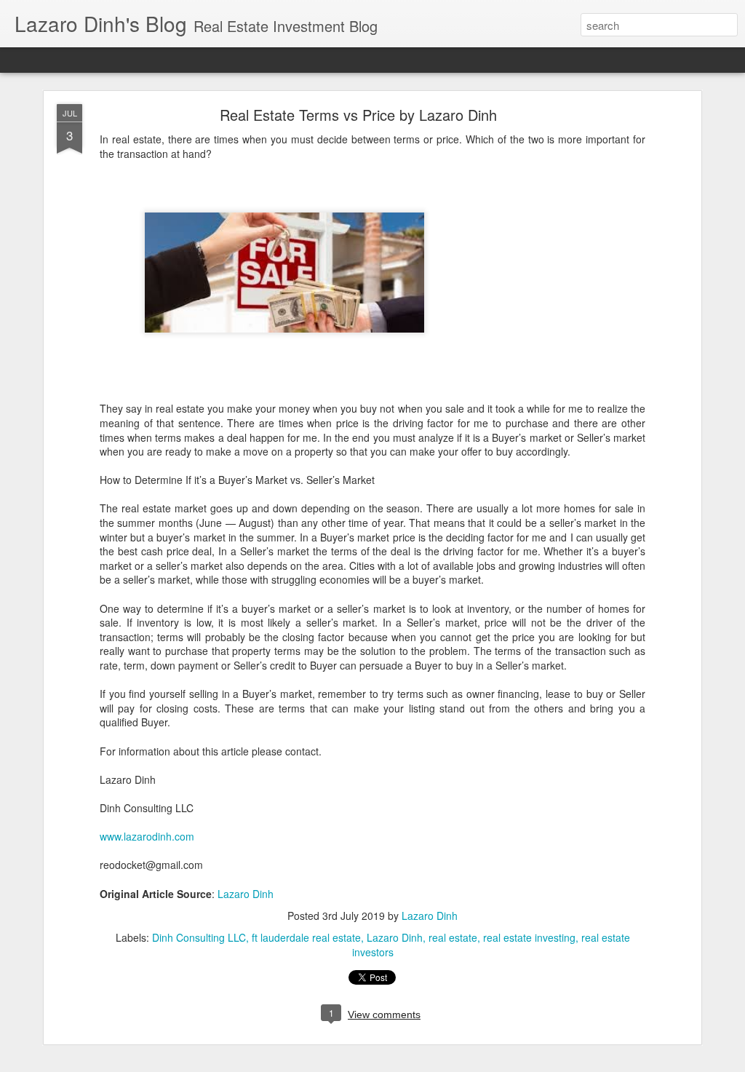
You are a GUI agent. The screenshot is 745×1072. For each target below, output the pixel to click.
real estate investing (529, 937)
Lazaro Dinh (246, 893)
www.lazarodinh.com (147, 836)
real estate (453, 937)
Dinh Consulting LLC (199, 937)
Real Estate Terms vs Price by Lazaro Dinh (358, 114)
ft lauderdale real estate (306, 937)
